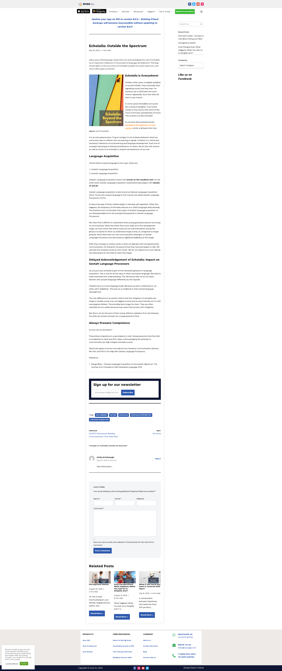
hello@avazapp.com (187, 648)
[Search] (201, 11)
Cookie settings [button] (12, 664)
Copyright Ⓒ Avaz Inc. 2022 (90, 668)
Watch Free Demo (185, 11)
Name (96, 499)
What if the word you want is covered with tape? (149, 586)
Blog (145, 652)
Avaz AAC (86, 640)
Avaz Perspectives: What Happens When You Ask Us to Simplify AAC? (124, 587)
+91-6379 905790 (185, 637)
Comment (98, 508)
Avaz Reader (88, 652)
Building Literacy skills (122, 657)
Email (118, 499)
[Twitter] (193, 4)
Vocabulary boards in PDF (123, 646)
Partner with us (149, 657)
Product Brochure (150, 646)
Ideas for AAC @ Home (122, 640)
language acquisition (99, 419)
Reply (158, 459)
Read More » (96, 614)
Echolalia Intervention (141, 415)
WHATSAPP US (185, 634)
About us (147, 640)
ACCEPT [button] (24, 663)
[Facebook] (189, 4)
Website (140, 499)
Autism (113, 415)
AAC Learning (101, 415)
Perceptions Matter (99, 584)
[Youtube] (198, 4)
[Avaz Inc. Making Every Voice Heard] (86, 4)
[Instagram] (202, 4)
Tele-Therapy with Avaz (122, 652)
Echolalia (123, 415)
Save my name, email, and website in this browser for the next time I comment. (123, 543)
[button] (118, 11)
